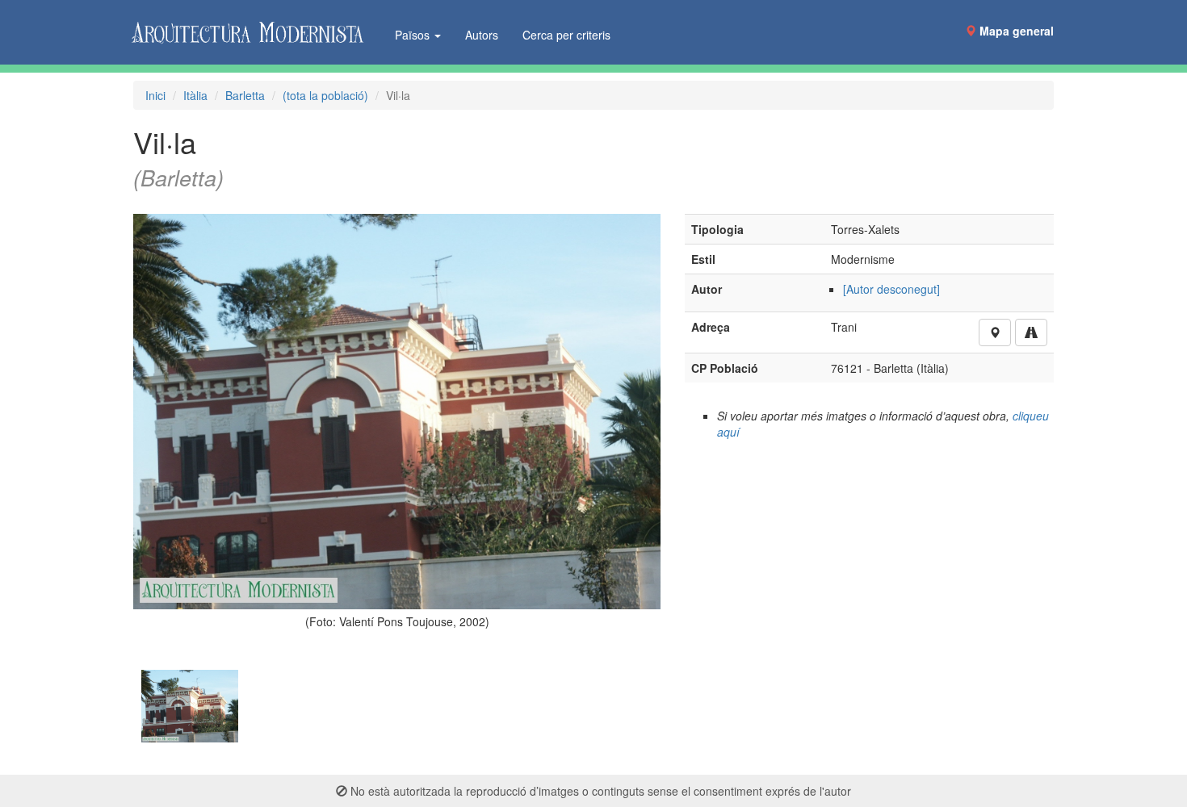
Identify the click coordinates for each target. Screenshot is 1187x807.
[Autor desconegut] (891, 289)
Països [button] (414, 35)
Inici (155, 95)
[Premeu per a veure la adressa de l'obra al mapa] (995, 332)
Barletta (245, 95)
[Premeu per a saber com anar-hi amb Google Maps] (1031, 332)
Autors (481, 35)
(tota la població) (325, 95)
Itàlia (195, 95)
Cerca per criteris (566, 35)
